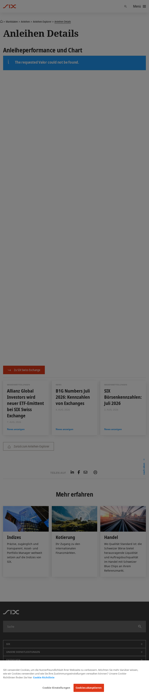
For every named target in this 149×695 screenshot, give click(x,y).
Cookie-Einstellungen (56, 687)
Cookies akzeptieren (89, 687)
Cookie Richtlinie (44, 677)
